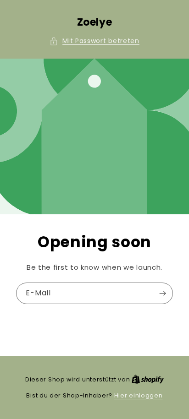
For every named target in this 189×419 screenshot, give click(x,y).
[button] (94, 41)
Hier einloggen (138, 395)
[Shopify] (148, 379)
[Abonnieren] (162, 293)
